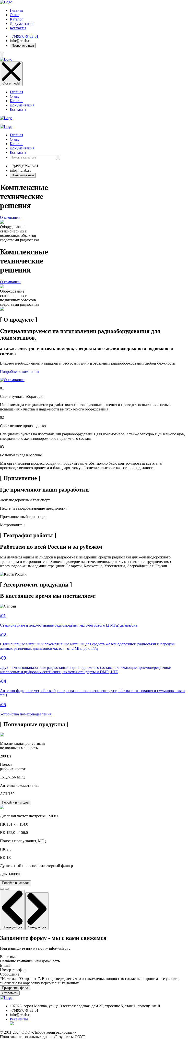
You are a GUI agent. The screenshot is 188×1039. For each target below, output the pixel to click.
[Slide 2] (7, 889)
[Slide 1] (2, 889)
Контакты (18, 28)
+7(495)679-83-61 (24, 36)
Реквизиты (19, 1019)
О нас (14, 15)
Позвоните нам (23, 45)
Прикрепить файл (15, 988)
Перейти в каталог (15, 802)
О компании (10, 217)
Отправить (10, 993)
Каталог (16, 19)
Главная (16, 10)
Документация (22, 23)
